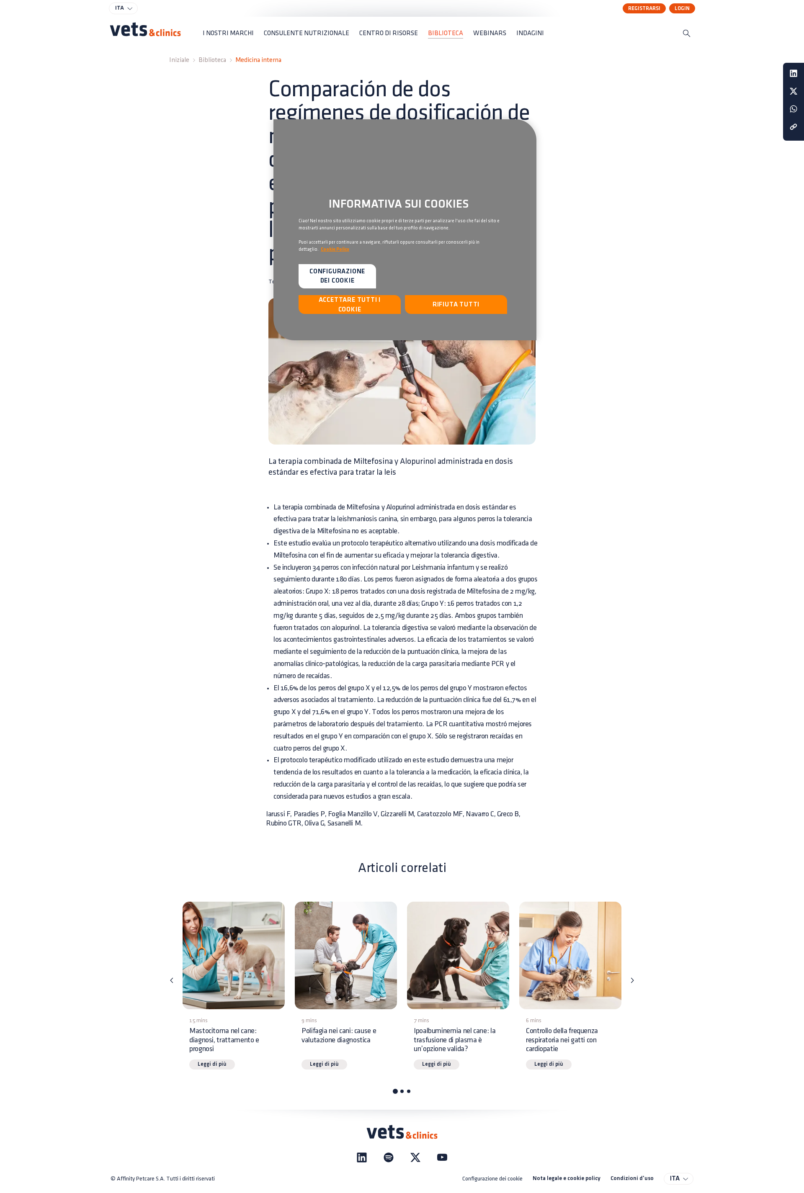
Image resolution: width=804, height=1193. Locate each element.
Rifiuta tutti (456, 304)
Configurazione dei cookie (492, 1178)
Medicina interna (258, 60)
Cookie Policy (335, 249)
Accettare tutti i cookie (350, 305)
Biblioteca (212, 60)
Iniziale (179, 60)
